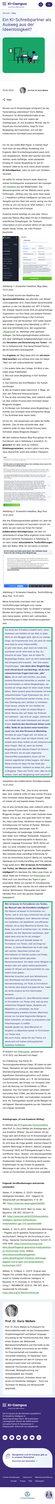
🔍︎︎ (41, 4)
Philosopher (40, 875)
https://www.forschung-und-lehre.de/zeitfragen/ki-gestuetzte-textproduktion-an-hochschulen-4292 (27, 1247)
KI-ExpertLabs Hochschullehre (33, 1125)
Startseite (7, 13)
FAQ (30, 1481)
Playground (9, 331)
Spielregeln (39, 1481)
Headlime (11, 186)
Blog (14, 13)
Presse (22, 1481)
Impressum (27, 1477)
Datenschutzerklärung (43, 1477)
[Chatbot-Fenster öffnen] (49, 1495)
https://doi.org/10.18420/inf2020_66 (21, 1292)
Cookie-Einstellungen (11, 1477)
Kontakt (14, 1481)
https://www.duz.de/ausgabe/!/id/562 (26, 1203)
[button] (7, 99)
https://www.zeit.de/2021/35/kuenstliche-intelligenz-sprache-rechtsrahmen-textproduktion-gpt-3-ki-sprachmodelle (26, 1220)
